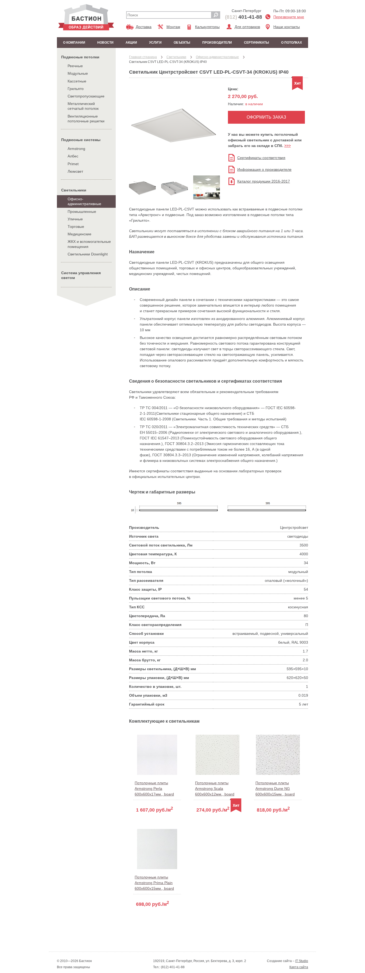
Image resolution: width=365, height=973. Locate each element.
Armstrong (76, 148)
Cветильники (73, 190)
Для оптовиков (247, 27)
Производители (217, 42)
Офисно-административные (84, 201)
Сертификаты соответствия (261, 158)
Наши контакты (286, 27)
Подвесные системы (80, 140)
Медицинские (79, 234)
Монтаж (173, 27)
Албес (73, 156)
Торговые (76, 226)
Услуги (155, 42)
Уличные (75, 219)
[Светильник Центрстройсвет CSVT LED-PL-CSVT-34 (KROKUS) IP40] (174, 168)
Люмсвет (75, 171)
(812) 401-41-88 (172, 967)
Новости (105, 42)
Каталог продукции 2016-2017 (263, 181)
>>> (287, 146)
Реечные (75, 66)
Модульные (78, 73)
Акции (131, 42)
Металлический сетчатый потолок (83, 106)
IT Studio (301, 961)
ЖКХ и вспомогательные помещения (89, 243)
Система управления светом (81, 275)
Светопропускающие (86, 96)
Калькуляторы (207, 27)
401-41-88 (243, 17)
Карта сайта (298, 967)
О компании (74, 42)
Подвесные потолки (80, 57)
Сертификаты (256, 42)
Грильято (76, 88)
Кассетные (77, 81)
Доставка (144, 27)
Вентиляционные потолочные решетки (86, 118)
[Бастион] (86, 17)
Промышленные (82, 211)
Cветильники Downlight (88, 254)
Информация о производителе (264, 169)
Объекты (182, 42)
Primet (73, 164)
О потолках (291, 42)
